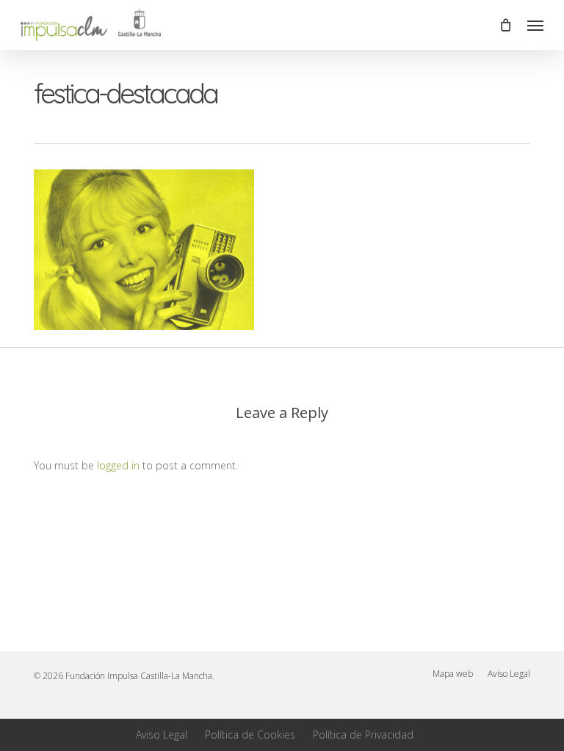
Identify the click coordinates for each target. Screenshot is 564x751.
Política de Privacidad (363, 734)
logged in (118, 465)
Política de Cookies (250, 734)
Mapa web (453, 673)
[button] (535, 25)
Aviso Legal (509, 673)
